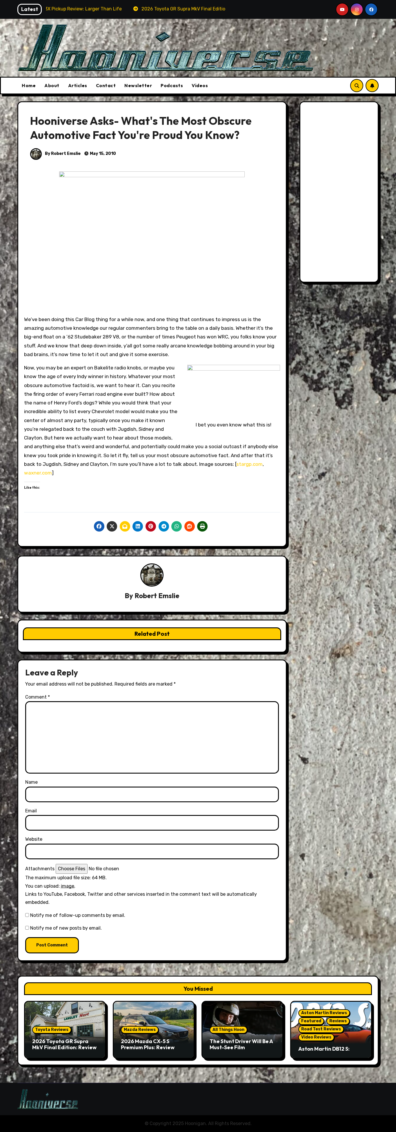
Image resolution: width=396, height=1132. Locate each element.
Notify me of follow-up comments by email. (77, 915)
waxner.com (38, 473)
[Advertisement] (340, 193)
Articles (77, 85)
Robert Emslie (157, 595)
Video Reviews (316, 1037)
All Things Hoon (228, 1029)
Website (33, 839)
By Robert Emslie (62, 153)
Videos (200, 85)
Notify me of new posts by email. (66, 928)
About (51, 85)
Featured (311, 1021)
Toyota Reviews (51, 1029)
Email (31, 811)
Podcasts (172, 85)
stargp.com (249, 464)
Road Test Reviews (321, 1029)
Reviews (338, 1021)
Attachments (40, 868)
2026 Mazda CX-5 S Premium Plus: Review (148, 1044)
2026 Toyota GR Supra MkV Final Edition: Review (64, 1044)
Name (31, 782)
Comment (37, 697)
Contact (106, 85)
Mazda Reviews (140, 1029)
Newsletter (138, 85)
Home (29, 85)
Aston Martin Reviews (324, 1012)
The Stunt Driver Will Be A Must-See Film (241, 1044)
